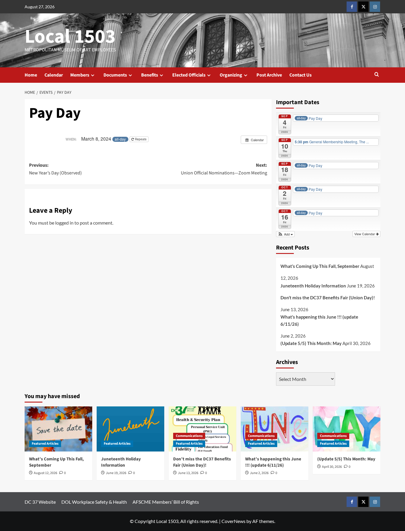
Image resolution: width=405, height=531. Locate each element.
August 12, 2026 (45, 473)
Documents (115, 75)
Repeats (140, 139)
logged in (64, 222)
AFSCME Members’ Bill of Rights (166, 502)
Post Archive (269, 75)
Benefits (149, 75)
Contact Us (300, 75)
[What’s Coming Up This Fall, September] (58, 428)
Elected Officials (188, 75)
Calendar (53, 75)
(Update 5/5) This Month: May (311, 343)
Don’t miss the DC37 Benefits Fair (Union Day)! (327, 297)
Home (31, 75)
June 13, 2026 (188, 473)
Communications (189, 435)
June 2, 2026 (259, 473)
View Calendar (365, 233)
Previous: (55, 169)
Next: (224, 169)
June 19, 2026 (116, 473)
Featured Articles (45, 443)
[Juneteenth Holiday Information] (130, 428)
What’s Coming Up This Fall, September (319, 266)
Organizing (231, 75)
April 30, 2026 (332, 466)
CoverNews (233, 521)
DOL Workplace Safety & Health (94, 502)
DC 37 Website (40, 502)
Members (79, 75)
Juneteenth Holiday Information (313, 285)
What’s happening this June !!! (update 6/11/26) (319, 320)
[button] (376, 75)
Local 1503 (70, 36)
